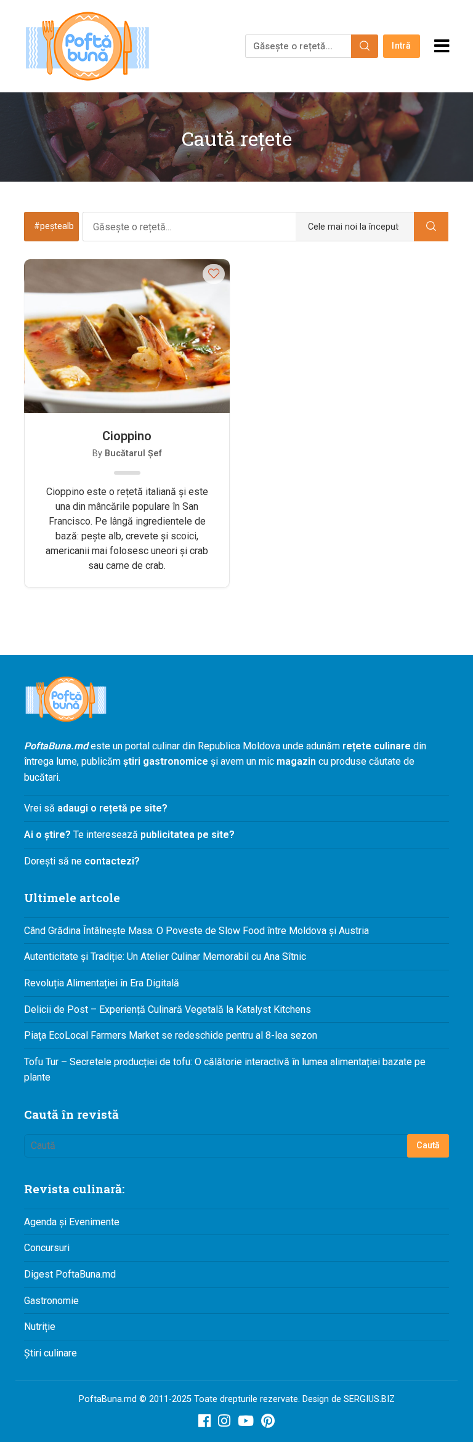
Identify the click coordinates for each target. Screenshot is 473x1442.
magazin (296, 761)
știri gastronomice (165, 761)
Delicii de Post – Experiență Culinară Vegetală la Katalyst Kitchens (167, 1009)
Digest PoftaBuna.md (70, 1274)
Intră (401, 46)
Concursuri (47, 1248)
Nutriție (39, 1326)
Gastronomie (51, 1301)
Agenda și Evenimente (71, 1222)
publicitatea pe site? (187, 834)
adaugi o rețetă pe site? (112, 808)
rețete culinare (376, 746)
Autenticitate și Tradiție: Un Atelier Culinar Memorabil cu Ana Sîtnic (165, 956)
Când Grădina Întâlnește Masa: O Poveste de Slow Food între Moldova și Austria (196, 930)
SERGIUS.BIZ (369, 1399)
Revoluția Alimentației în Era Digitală (101, 983)
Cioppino (127, 436)
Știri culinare (50, 1353)
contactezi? (111, 861)
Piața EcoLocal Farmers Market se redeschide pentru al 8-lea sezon (170, 1035)
